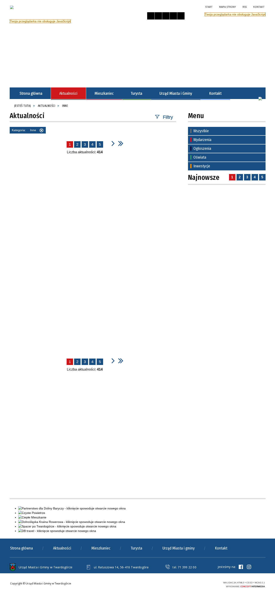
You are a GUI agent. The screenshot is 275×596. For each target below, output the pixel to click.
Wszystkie (201, 131)
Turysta (136, 548)
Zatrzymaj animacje (150, 16)
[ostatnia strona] (120, 143)
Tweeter (249, 567)
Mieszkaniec (100, 548)
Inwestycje (201, 166)
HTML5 (191, 583)
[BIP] (260, 98)
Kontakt (258, 6)
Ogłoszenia (202, 148)
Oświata (199, 157)
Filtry (168, 117)
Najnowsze (204, 177)
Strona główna (21, 548)
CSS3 (197, 583)
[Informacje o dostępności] (158, 16)
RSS (245, 6)
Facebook (241, 567)
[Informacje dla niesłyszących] (173, 16)
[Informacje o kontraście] (181, 16)
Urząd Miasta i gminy (178, 548)
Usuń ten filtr (41, 130)
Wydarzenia (202, 139)
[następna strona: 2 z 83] (113, 143)
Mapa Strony (227, 6)
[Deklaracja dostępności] (166, 16)
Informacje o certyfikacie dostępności (148, 584)
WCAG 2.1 (211, 583)
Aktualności (62, 548)
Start (208, 6)
